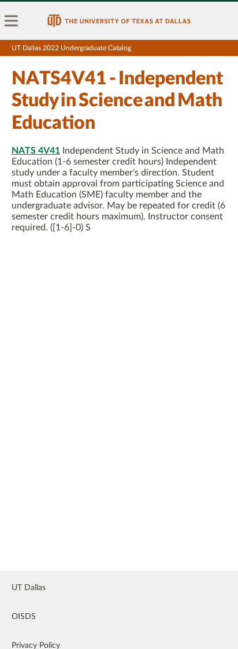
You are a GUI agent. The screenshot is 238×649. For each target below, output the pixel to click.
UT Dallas (29, 588)
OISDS (24, 617)
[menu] (11, 21)
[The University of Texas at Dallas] (119, 21)
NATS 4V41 (36, 150)
